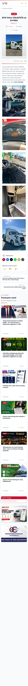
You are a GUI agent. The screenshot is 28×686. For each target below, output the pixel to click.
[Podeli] (3, 259)
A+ (25, 61)
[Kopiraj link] (22, 259)
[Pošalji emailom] (18, 259)
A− (22, 61)
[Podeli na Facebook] (7, 259)
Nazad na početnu (7, 8)
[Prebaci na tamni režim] (22, 3)
